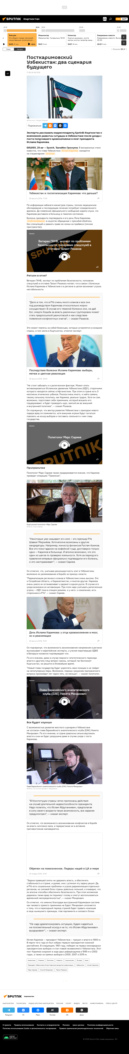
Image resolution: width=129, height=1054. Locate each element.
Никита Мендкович (46, 970)
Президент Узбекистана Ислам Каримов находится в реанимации (50, 965)
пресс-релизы (78, 1025)
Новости (59, 960)
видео (77, 1003)
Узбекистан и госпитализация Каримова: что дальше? (63, 193)
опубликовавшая (36, 221)
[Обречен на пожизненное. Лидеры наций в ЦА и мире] (64, 849)
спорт (68, 1003)
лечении (50, 153)
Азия (86, 960)
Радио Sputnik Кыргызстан (41, 1003)
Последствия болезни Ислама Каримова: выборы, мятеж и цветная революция (61, 372)
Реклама (66, 1025)
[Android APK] (10, 1037)
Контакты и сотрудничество (48, 1025)
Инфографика (96, 1003)
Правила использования (24, 1025)
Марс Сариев (32, 970)
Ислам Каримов (70, 150)
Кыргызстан (69, 960)
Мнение (41, 960)
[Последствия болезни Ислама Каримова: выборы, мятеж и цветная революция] (64, 351)
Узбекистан (80, 965)
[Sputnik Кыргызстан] (12, 21)
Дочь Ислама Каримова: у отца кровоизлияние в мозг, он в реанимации (63, 634)
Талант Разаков (61, 970)
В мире (79, 960)
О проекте (7, 1025)
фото (85, 1003)
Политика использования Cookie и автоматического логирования (29, 1028)
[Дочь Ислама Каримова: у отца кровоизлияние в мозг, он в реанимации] (64, 613)
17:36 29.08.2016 (33, 72)
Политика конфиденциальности (100, 1025)
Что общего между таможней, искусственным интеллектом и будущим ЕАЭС (21, 40)
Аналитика (31, 960)
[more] (98, 198)
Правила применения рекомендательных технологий (81, 1028)
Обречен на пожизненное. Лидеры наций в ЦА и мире (64, 868)
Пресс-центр (111, 1003)
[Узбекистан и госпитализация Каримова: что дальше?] (64, 174)
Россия (59, 1003)
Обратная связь (112, 1028)
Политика (50, 960)
